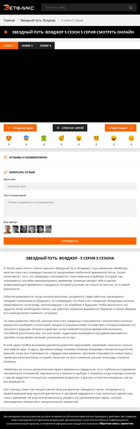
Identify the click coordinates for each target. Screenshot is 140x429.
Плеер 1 (9, 45)
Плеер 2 (27, 45)
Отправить (70, 241)
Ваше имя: (9, 179)
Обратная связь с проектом (116, 423)
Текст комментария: (15, 195)
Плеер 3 (45, 45)
